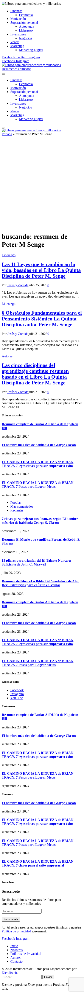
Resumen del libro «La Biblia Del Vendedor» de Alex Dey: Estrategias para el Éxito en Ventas (40, 583)
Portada (7, 134)
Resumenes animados (16, 69)
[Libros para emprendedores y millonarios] (31, 65)
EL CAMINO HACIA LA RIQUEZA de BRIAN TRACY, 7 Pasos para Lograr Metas (37, 484)
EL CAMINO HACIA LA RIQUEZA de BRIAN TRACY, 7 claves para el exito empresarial (37, 863)
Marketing (17, 46)
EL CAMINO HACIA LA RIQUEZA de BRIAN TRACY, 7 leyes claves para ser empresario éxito (37, 464)
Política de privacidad (16, 931)
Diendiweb (9, 973)
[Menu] (3, 74)
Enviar (48, 977)
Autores (7, 356)
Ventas (14, 42)
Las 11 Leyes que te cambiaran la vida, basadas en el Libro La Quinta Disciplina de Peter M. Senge (41, 270)
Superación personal (24, 22)
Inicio (14, 946)
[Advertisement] (42, 186)
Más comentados (21, 506)
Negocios (25, 38)
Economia (26, 15)
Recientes (16, 510)
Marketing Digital (31, 50)
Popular (15, 502)
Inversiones (18, 34)
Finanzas (16, 11)
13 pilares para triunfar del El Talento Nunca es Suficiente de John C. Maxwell (36, 562)
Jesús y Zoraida (17, 285)
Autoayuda (26, 26)
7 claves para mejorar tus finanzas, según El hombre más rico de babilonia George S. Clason (40, 520)
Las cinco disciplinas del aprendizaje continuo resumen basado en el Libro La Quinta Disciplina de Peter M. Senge (35, 373)
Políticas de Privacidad (25, 954)
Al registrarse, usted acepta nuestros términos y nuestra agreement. (41, 929)
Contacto (16, 961)
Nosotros (16, 950)
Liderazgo (26, 30)
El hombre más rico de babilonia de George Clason (39, 445)
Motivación (18, 19)
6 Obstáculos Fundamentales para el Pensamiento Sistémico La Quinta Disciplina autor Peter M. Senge (42, 318)
